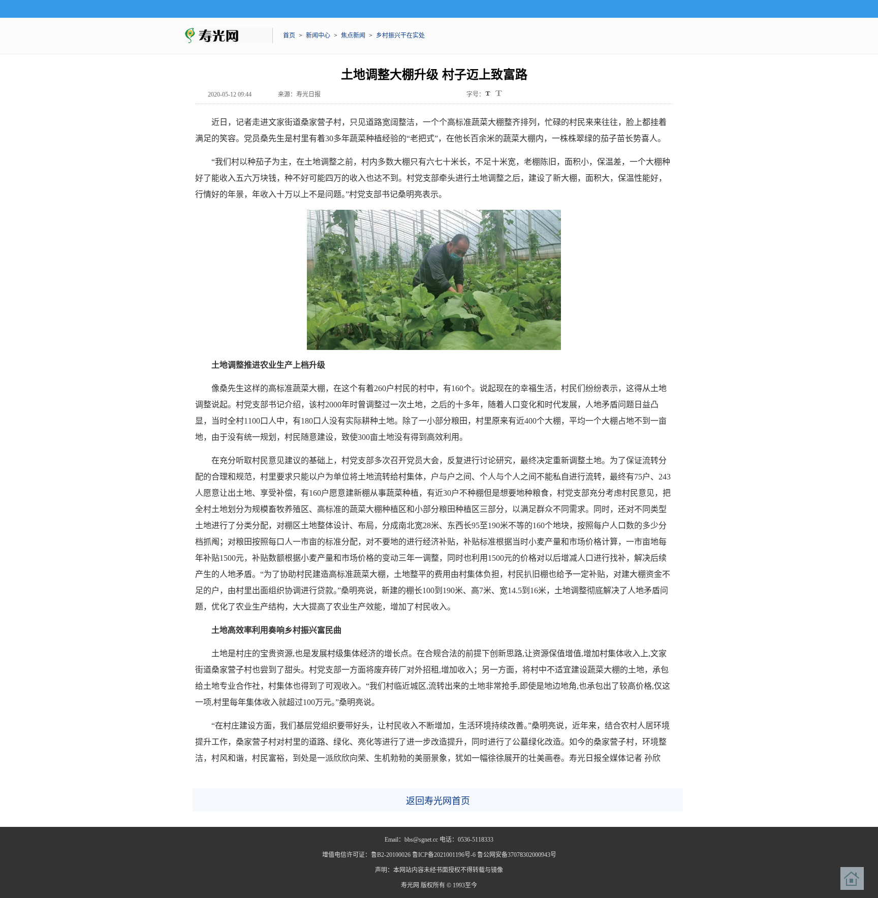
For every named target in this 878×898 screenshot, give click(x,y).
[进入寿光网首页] (852, 878)
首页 (289, 35)
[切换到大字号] (498, 93)
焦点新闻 (353, 35)
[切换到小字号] (488, 94)
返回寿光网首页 (438, 801)
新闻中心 (318, 35)
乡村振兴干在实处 (400, 35)
